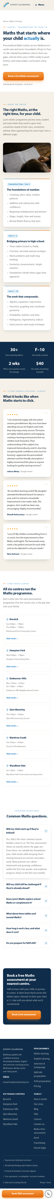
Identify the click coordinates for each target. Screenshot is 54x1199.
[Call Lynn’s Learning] (48, 1194)
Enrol (36, 1138)
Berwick (7, 1099)
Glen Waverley (10, 1114)
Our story (38, 1104)
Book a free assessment (24, 1015)
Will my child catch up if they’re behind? (22, 831)
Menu (41, 5)
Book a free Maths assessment (23, 76)
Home (5, 21)
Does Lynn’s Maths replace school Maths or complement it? (23, 901)
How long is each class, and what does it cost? (23, 930)
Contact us (39, 1124)
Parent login (40, 1148)
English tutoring (42, 1059)
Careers (38, 1119)
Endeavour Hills (10, 1109)
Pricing (37, 1086)
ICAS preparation (42, 1081)
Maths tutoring (41, 1054)
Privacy (42, 1183)
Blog (36, 1109)
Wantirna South (10, 1119)
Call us (6, 1077)
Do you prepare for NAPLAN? (21, 943)
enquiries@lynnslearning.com (16, 1082)
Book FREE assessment (23, 1194)
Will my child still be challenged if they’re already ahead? (23, 886)
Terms (48, 1183)
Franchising (39, 1143)
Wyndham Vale (10, 1124)
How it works (40, 1099)
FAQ (36, 1114)
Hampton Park (10, 1104)
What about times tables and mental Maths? (21, 916)
